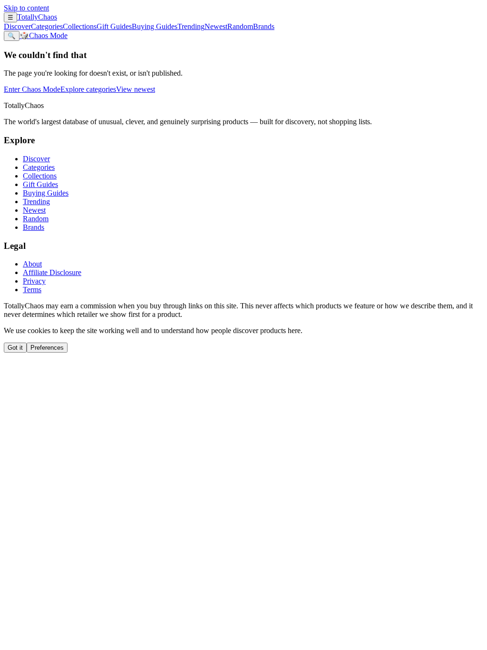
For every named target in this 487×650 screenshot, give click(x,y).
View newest (135, 89)
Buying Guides (154, 26)
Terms (32, 290)
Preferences (47, 347)
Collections (80, 26)
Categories (47, 26)
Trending (191, 26)
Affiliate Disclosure (52, 272)
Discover (17, 26)
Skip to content (26, 8)
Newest (216, 26)
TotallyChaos (37, 17)
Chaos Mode (43, 35)
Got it (15, 347)
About (32, 264)
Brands (263, 26)
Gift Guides (114, 26)
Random (240, 26)
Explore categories (88, 89)
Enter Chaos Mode (32, 89)
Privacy (34, 281)
